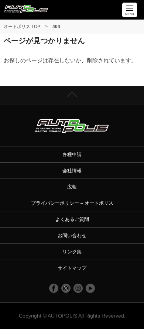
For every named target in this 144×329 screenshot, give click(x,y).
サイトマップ (72, 268)
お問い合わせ (72, 235)
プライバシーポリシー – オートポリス (72, 203)
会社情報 (72, 170)
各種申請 (72, 154)
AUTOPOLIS (62, 316)
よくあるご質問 (72, 219)
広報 (72, 187)
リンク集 (72, 251)
